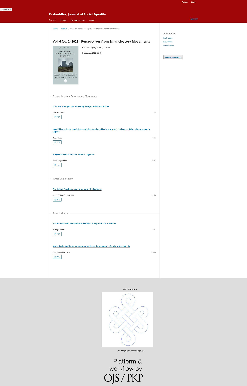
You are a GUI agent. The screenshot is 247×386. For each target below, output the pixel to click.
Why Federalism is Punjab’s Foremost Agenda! (73, 154)
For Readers (168, 38)
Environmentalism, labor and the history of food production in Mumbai (84, 223)
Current (52, 20)
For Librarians (168, 45)
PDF (58, 117)
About (92, 20)
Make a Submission (173, 57)
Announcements (78, 20)
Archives (63, 20)
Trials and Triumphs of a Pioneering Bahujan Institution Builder (81, 106)
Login (193, 2)
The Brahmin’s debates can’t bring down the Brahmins (77, 189)
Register (185, 2)
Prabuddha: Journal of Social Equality (77, 14)
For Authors (168, 42)
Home (55, 28)
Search (195, 18)
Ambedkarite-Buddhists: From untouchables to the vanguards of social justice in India (91, 246)
